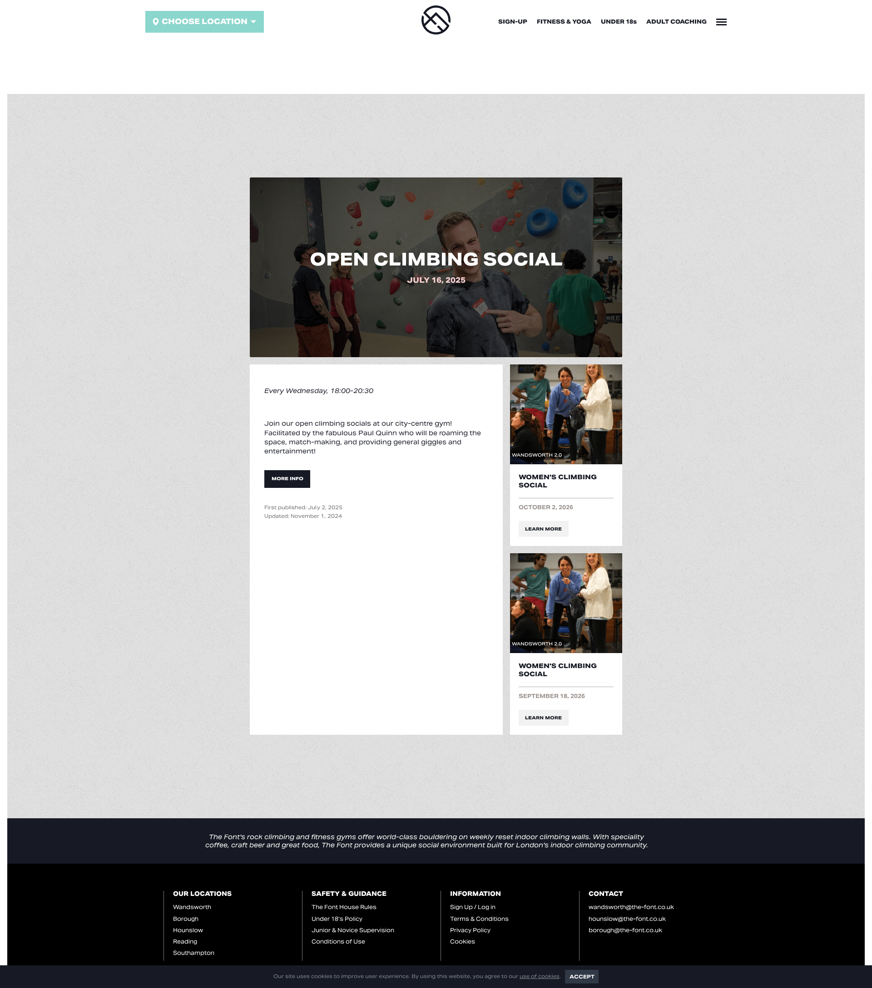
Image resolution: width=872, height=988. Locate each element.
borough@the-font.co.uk (625, 930)
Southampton (193, 952)
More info (287, 479)
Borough (185, 918)
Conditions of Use (338, 941)
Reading (185, 941)
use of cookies (540, 976)
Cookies (462, 941)
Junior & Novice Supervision (353, 930)
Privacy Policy (470, 930)
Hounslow (188, 930)
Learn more (543, 529)
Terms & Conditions (479, 918)
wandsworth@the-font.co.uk (631, 907)
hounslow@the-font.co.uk (627, 918)
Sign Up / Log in (472, 907)
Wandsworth (192, 907)
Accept (582, 976)
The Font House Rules (344, 907)
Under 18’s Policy (337, 918)
